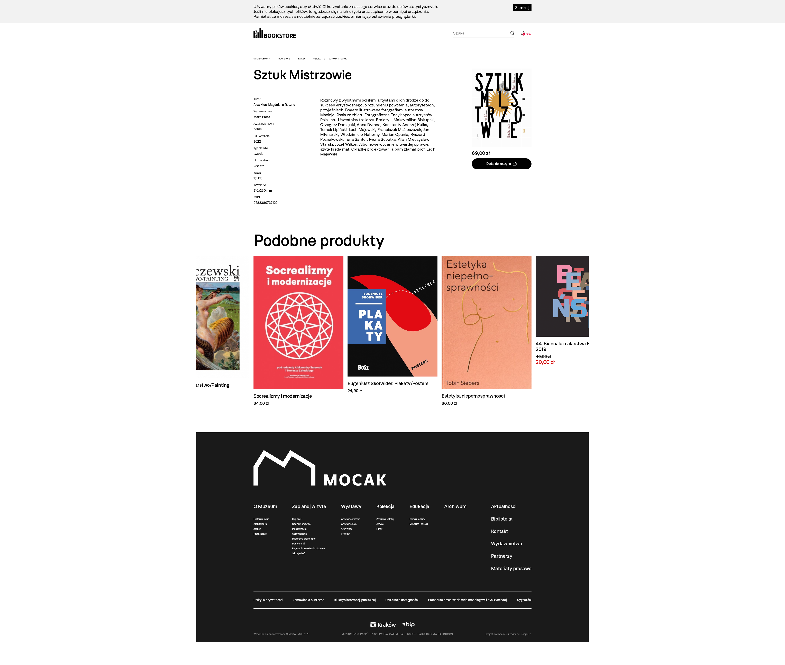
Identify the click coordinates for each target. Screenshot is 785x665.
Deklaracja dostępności (401, 600)
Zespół (257, 529)
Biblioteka (501, 519)
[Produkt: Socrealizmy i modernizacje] (204, 331)
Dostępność (298, 543)
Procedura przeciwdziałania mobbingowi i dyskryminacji (467, 600)
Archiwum (346, 529)
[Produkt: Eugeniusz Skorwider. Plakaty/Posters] (298, 324)
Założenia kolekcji (385, 519)
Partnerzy (501, 556)
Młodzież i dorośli (418, 524)
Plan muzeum (299, 529)
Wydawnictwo (506, 544)
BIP (408, 625)
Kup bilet (296, 519)
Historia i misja (261, 519)
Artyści (380, 524)
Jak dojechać (298, 553)
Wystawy (351, 506)
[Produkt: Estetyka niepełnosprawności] (392, 331)
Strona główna (261, 58)
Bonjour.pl (526, 634)
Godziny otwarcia (301, 524)
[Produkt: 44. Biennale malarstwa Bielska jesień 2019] (487, 310)
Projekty (345, 533)
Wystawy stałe (349, 524)
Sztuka (317, 58)
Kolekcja (385, 506)
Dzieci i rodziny (417, 519)
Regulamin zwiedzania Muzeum (308, 548)
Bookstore (284, 58)
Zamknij (522, 7)
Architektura (260, 524)
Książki (301, 58)
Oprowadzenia (299, 533)
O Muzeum (265, 506)
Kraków (383, 625)
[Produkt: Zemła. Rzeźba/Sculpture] (581, 327)
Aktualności (504, 506)
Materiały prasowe (511, 568)
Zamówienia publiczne (308, 600)
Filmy (379, 529)
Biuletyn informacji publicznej (355, 600)
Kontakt (499, 531)
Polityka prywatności (268, 600)
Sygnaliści (524, 600)
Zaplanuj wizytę (309, 506)
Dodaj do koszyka (498, 164)
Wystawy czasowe (350, 519)
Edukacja (419, 506)
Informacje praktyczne (303, 538)
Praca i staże (260, 533)
